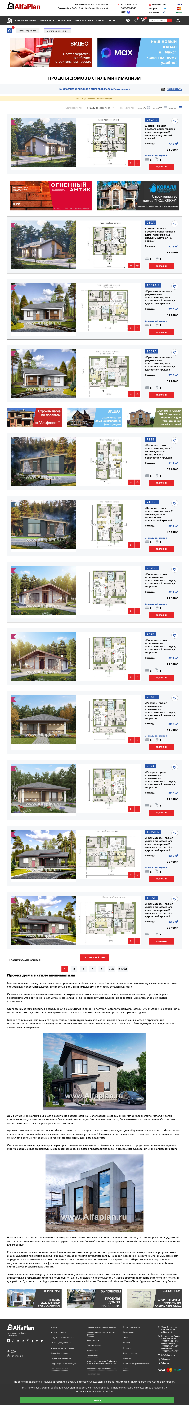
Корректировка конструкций (63, 1363)
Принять (97, 1400)
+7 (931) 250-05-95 (170, 1341)
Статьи (111, 20)
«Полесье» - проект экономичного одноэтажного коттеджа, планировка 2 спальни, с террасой (160, 580)
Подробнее (162, 167)
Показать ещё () (94, 957)
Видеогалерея (129, 1332)
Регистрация (17, 1355)
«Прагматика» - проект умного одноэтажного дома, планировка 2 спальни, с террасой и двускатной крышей (159, 844)
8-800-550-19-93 (128, 8)
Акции (125, 1369)
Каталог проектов (25, 20)
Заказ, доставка (83, 20)
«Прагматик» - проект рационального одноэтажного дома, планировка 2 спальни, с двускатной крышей (160, 297)
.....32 (111, 968)
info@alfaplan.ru (159, 4)
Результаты (64, 20)
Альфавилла (47, 20)
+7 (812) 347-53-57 (129, 4)
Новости (126, 1348)
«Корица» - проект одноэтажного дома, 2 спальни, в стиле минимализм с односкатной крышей (159, 451)
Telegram (165, 1363)
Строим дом (92, 1355)
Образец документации (61, 1342)
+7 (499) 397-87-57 (170, 1351)
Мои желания (92, 1350)
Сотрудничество (130, 1353)
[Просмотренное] (128, 20)
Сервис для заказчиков (61, 1358)
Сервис (100, 20)
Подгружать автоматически (25, 960)
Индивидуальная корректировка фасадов (101, 1333)
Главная (54, 1327)
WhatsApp (165, 1359)
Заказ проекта (93, 1340)
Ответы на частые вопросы (62, 1348)
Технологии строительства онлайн (101, 1368)
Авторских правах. (163, 1381)
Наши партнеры (94, 1374)
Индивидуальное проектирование (101, 1327)
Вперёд (122, 968)
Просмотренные (94, 1345)
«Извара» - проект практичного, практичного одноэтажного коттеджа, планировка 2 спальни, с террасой (160, 710)
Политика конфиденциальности (136, 1363)
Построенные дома (131, 1327)
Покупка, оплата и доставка (62, 1337)
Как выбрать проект (59, 1353)
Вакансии (127, 1358)
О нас (125, 1337)
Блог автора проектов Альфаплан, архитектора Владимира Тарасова (102, 1362)
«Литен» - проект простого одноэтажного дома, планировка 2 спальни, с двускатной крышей (160, 132)
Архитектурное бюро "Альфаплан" (16, 1334)
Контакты (127, 1342)
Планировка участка (59, 1369)
